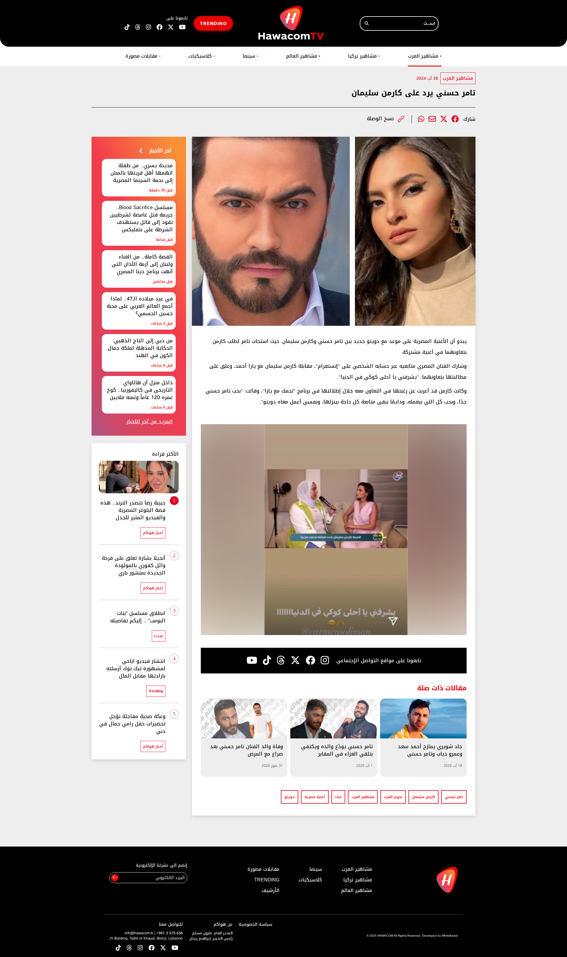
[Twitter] (443, 119)
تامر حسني (454, 797)
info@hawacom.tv (139, 933)
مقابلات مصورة (143, 56)
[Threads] (138, 27)
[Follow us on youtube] (182, 27)
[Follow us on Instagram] (148, 27)
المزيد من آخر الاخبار (149, 421)
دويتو (289, 797)
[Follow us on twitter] (171, 27)
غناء (338, 797)
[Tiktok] (267, 660)
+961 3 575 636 (170, 933)
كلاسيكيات (201, 56)
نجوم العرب (393, 797)
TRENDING (213, 23)
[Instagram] (325, 660)
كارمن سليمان (423, 797)
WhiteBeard (450, 935)
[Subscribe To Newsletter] (114, 877)
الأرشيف (270, 890)
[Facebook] (455, 119)
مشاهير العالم (303, 56)
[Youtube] (252, 660)
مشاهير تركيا (364, 56)
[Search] (367, 23)
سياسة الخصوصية (255, 924)
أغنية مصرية (314, 797)
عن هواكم (223, 924)
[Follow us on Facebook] (159, 27)
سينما (250, 56)
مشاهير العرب (424, 56)
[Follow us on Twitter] (163, 948)
